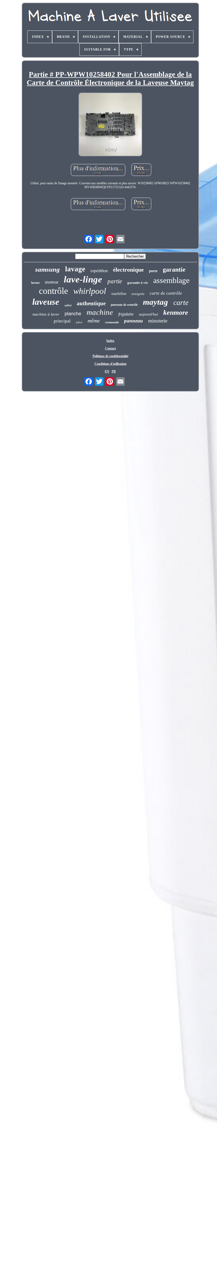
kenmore (175, 312)
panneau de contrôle (124, 305)
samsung (47, 269)
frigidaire (126, 314)
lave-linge (83, 279)
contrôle (53, 291)
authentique (91, 303)
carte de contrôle (166, 293)
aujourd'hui (148, 314)
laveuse (45, 302)
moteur (51, 282)
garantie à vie (137, 283)
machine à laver (46, 314)
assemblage (171, 280)
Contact (110, 348)
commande (112, 322)
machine (100, 312)
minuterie (157, 321)
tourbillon (118, 294)
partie (114, 281)
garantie (174, 269)
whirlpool (89, 291)
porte (153, 271)
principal (62, 321)
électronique (128, 269)
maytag (155, 302)
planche (73, 313)
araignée (138, 294)
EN (107, 371)
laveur (35, 283)
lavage (75, 269)
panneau (133, 321)
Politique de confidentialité (110, 356)
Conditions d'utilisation (110, 364)
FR (114, 371)
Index (110, 341)
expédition (99, 270)
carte (180, 302)
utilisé (68, 305)
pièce (79, 322)
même (94, 321)
